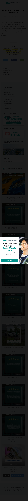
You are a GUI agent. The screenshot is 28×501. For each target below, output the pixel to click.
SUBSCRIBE (9, 260)
